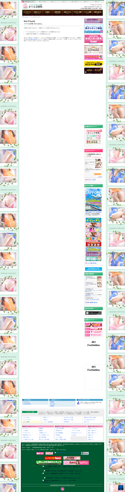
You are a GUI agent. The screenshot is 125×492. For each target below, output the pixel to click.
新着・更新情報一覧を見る (92, 302)
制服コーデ (46, 417)
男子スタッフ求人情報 (44, 439)
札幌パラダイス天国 (68, 419)
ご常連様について (43, 432)
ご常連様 (52, 405)
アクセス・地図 (77, 412)
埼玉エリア (64, 1)
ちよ (94, 290)
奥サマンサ (86, 421)
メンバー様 (52, 403)
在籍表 (56, 412)
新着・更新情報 (94, 412)
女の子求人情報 (59, 413)
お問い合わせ (33, 39)
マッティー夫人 (26, 419)
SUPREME (66, 421)
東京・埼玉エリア (92, 432)
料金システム (69, 412)
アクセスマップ (26, 432)
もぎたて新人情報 (60, 428)
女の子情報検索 (59, 432)
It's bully (45, 419)
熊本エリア (97, 1)
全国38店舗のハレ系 (28, 1)
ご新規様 (52, 401)
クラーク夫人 (26, 417)
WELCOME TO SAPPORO (93, 212)
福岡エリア (86, 1)
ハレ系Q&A (25, 430)
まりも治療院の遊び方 (69, 413)
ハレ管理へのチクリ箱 (28, 439)
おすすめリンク (42, 413)
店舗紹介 (41, 430)
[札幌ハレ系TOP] (62, 489)
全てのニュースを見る (91, 179)
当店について (50, 412)
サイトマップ (26, 428)
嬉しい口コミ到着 (95, 299)
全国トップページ (92, 428)
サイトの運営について (44, 435)
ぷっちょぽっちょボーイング (89, 419)
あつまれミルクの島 (68, 417)
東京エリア (53, 1)
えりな (87, 284)
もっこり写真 (88, 290)
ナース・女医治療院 (48, 421)
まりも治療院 (26, 421)
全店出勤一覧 (59, 430)
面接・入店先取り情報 (61, 439)
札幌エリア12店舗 (42, 1)
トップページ (26, 16)
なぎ (87, 278)
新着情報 (41, 428)
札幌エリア (90, 439)
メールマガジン (26, 401)
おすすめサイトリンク (77, 432)
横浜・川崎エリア (75, 1)
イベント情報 (86, 412)
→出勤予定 (100, 176)
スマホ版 (74, 435)
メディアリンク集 (76, 430)
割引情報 (58, 435)
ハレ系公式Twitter (27, 403)
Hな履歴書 (88, 294)
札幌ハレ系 (94, 4)
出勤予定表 (61, 412)
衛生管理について (27, 435)
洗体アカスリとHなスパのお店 (90, 417)
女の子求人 (100, 4)
